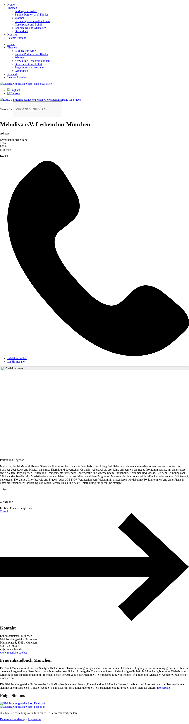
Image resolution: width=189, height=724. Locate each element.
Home (11, 4)
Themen (12, 7)
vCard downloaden (14, 368)
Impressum (34, 719)
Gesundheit (21, 31)
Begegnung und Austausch (30, 27)
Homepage (163, 687)
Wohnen (20, 17)
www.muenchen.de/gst (13, 652)
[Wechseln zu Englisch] (13, 90)
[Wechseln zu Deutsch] (13, 93)
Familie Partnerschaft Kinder (31, 14)
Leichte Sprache (16, 37)
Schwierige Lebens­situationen (32, 21)
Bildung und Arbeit (26, 11)
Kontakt (12, 34)
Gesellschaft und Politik (28, 24)
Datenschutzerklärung (12, 719)
